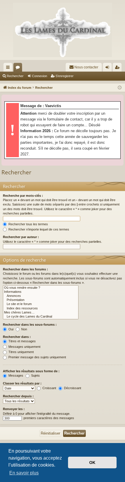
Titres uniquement (21, 352)
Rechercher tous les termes (28, 224)
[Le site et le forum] (40, 304)
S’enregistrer (65, 76)
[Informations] (40, 292)
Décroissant (72, 388)
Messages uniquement (24, 346)
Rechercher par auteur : (21, 237)
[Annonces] (40, 296)
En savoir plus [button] (24, 472)
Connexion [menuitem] (108, 68)
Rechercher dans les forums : (25, 269)
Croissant (49, 388)
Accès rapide (9, 68)
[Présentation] (40, 300)
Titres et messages (22, 341)
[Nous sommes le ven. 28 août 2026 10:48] (120, 87)
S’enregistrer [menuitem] (118, 68)
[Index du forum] (62, 30)
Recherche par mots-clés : (23, 195)
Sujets (35, 375)
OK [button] (92, 462)
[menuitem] (84, 67)
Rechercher (15, 76)
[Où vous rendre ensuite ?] (40, 288)
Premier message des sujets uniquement (37, 357)
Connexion (39, 76)
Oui (10, 329)
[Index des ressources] (40, 308)
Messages (15, 375)
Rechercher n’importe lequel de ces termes (38, 229)
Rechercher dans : (17, 337)
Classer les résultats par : (22, 383)
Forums (19, 68)
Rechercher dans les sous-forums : (30, 324)
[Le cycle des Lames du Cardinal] (40, 317)
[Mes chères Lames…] (40, 313)
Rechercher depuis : (18, 396)
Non (23, 329)
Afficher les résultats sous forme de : (31, 371)
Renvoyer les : (14, 409)
